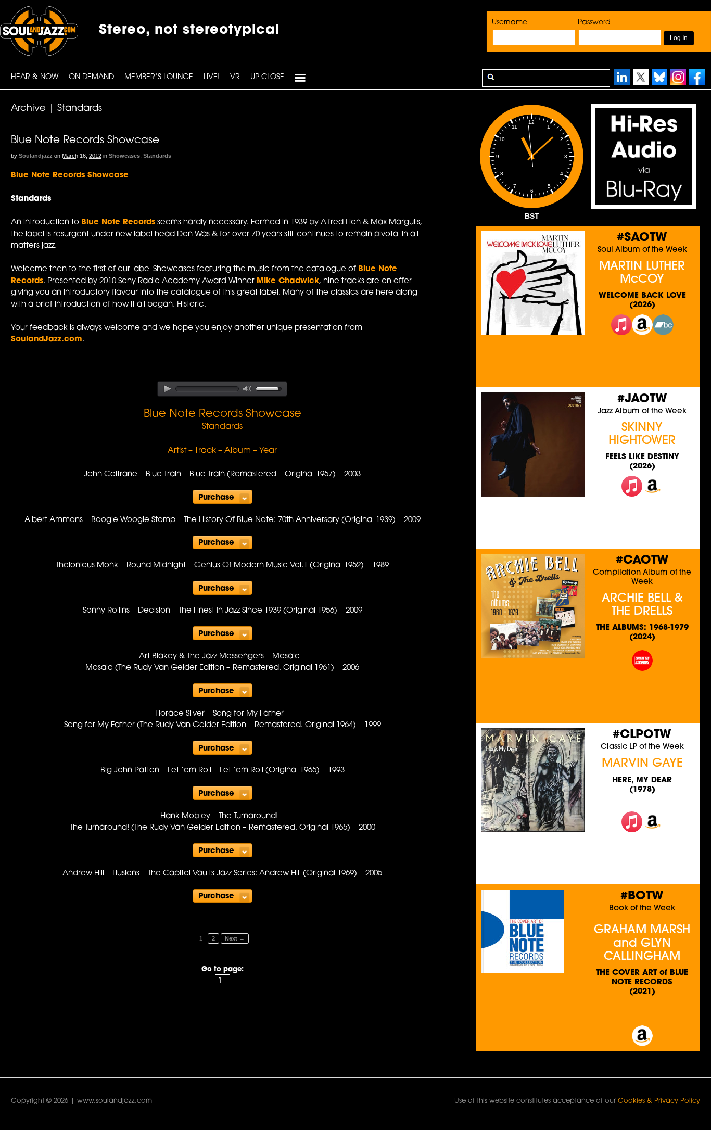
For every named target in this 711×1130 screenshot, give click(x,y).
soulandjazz (36, 156)
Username (509, 23)
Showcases (124, 156)
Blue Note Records (118, 222)
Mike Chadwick (288, 281)
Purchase (216, 498)
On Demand (91, 77)
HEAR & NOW (34, 77)
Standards (157, 156)
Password (594, 23)
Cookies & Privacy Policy (659, 1101)
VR (235, 77)
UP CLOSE (267, 77)
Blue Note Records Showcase (85, 140)
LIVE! (212, 77)
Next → (235, 938)
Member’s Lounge (158, 77)
